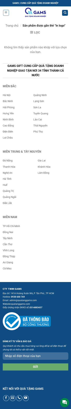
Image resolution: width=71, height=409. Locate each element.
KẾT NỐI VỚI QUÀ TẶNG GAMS (23, 388)
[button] (6, 13)
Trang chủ (11, 25)
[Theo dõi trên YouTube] (26, 398)
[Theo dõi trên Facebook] (6, 398)
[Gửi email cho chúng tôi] (13, 398)
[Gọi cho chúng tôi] (19, 398)
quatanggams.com (20, 304)
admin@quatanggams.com (23, 300)
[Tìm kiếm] (65, 13)
